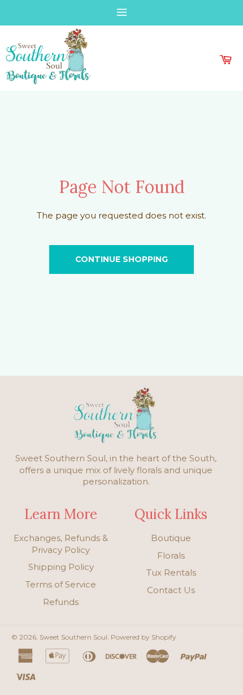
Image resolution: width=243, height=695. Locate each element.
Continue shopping (121, 259)
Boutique (171, 538)
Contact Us (171, 590)
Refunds (61, 602)
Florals (171, 555)
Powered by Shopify (143, 637)
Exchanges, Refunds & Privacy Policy (61, 544)
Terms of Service (60, 584)
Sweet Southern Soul (73, 637)
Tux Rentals (171, 572)
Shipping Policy (61, 566)
